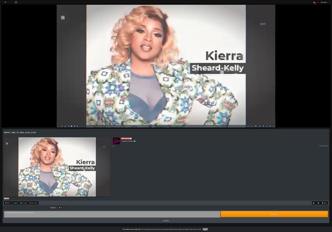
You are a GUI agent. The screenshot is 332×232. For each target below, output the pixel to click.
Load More (166, 220)
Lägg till (15, 203)
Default (62, 207)
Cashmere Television (128, 141)
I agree (205, 229)
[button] (126, 138)
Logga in (324, 2)
